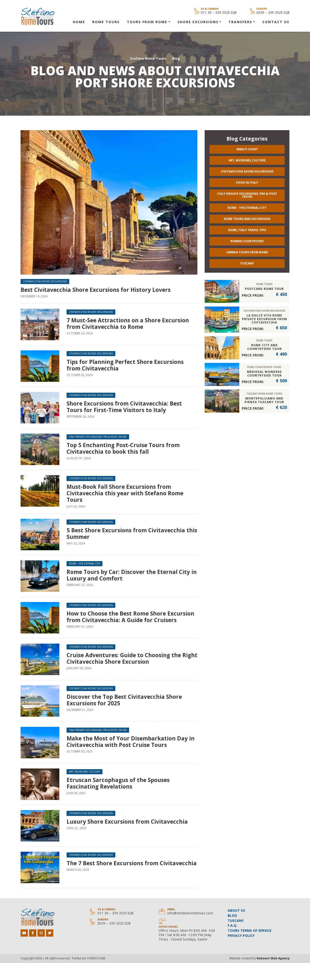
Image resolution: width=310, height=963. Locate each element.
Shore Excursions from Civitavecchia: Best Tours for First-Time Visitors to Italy (124, 407)
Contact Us (275, 22)
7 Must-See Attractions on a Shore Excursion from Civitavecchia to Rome (128, 323)
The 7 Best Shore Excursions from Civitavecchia (132, 863)
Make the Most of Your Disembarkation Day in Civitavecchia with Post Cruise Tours (130, 742)
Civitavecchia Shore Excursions (45, 281)
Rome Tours (106, 22)
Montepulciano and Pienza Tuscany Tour (264, 400)
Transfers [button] (240, 22)
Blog (176, 58)
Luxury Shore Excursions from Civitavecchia (127, 821)
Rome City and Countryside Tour (264, 347)
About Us (236, 910)
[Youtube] (24, 933)
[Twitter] (49, 933)
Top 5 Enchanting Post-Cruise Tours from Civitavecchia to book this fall (123, 448)
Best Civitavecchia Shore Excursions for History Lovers (95, 289)
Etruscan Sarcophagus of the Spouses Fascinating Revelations (118, 783)
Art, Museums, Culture (84, 771)
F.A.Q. (232, 925)
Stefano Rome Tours (148, 58)
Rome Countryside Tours (264, 367)
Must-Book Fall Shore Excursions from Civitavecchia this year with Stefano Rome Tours (125, 493)
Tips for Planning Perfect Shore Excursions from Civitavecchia (125, 365)
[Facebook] (32, 933)
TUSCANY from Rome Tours (264, 393)
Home (79, 22)
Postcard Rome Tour (264, 289)
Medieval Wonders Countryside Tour (264, 373)
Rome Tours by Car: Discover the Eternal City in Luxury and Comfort (132, 575)
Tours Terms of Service (249, 930)
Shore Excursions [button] (198, 22)
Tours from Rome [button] (147, 22)
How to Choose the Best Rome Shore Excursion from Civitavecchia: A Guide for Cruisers (130, 617)
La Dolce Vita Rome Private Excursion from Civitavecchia (264, 318)
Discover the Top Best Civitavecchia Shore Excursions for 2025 (124, 700)
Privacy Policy (241, 935)
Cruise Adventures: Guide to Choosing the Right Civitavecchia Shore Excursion (132, 658)
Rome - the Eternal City (84, 563)
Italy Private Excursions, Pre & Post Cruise (98, 436)
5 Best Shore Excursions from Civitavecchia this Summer (132, 534)
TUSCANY (236, 920)
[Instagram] (41, 933)
